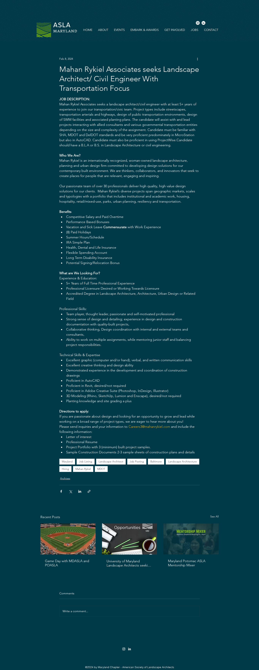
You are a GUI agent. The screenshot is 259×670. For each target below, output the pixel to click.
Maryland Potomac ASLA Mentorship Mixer (186, 563)
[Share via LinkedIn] (80, 491)
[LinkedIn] (203, 23)
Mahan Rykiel (83, 469)
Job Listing (85, 461)
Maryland (67, 461)
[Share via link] (89, 491)
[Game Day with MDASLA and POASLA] (68, 538)
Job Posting (137, 461)
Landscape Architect (111, 461)
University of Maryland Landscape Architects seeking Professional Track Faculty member (129, 563)
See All (214, 516)
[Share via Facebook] (61, 491)
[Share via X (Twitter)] (70, 491)
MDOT (101, 469)
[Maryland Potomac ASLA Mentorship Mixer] (191, 538)
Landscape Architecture (182, 461)
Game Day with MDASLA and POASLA (67, 563)
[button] (103, 30)
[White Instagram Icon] (124, 649)
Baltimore (156, 461)
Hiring (65, 469)
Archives (65, 478)
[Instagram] (198, 23)
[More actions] (197, 58)
